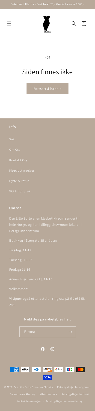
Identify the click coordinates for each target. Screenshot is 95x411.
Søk (12, 139)
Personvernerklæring (22, 394)
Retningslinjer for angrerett (74, 387)
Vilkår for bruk (20, 191)
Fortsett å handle (47, 88)
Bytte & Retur (19, 181)
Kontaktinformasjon (29, 401)
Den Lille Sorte (22, 387)
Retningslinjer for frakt (75, 394)
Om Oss (15, 149)
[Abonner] (70, 331)
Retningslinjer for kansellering (64, 401)
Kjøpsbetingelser (22, 170)
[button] (9, 23)
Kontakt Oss (18, 160)
